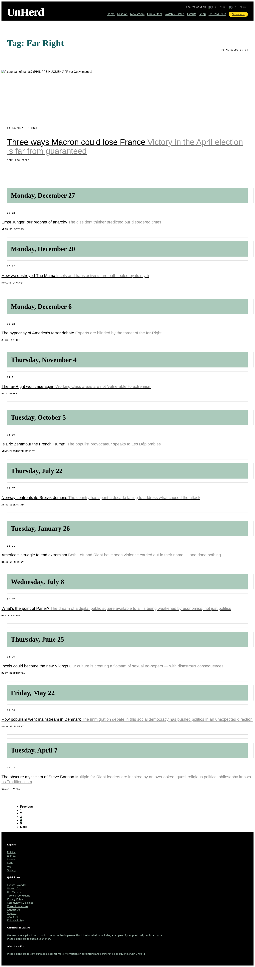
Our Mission (14, 892)
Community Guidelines (20, 902)
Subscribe (238, 14)
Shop (202, 14)
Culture (11, 856)
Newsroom (137, 14)
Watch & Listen (174, 14)
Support (11, 913)
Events (191, 14)
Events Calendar (16, 885)
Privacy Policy (15, 899)
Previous (26, 806)
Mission (122, 14)
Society (11, 870)
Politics (11, 852)
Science (11, 859)
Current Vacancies (17, 906)
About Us (12, 917)
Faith (10, 863)
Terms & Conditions (18, 895)
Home (111, 14)
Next (23, 826)
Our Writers (154, 14)
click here (21, 938)
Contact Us (13, 909)
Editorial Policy (15, 920)
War (9, 866)
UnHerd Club (217, 14)
